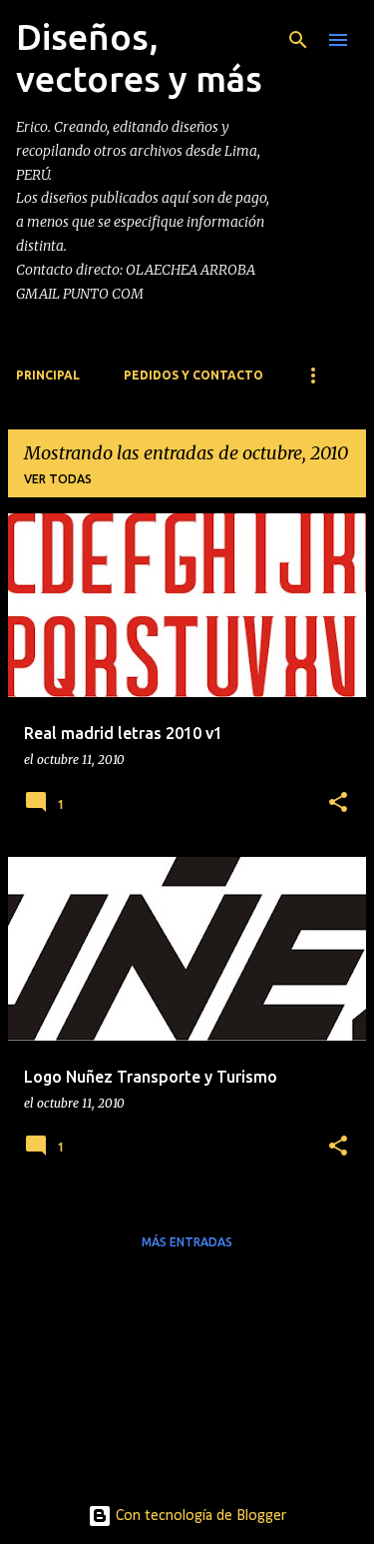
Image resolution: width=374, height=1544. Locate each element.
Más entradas (187, 1241)
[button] (338, 803)
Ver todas (58, 478)
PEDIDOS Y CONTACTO (193, 375)
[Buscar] (298, 40)
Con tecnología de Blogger (199, 1516)
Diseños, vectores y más (139, 57)
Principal (48, 375)
